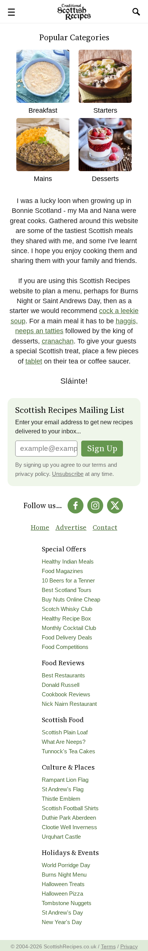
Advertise (71, 527)
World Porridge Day (66, 865)
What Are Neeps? (63, 742)
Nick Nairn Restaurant (69, 704)
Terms (108, 946)
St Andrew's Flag (62, 789)
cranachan (58, 341)
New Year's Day (62, 922)
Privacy (129, 946)
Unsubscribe (67, 474)
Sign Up (102, 448)
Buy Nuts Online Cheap (71, 600)
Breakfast (42, 110)
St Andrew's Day (62, 913)
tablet (33, 361)
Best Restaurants (63, 675)
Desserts (105, 179)
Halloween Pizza (62, 894)
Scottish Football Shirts (70, 808)
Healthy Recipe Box (66, 619)
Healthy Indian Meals (68, 562)
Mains (43, 179)
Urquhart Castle (61, 837)
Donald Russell (60, 685)
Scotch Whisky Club (67, 609)
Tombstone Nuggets (66, 903)
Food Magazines (62, 571)
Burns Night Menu (64, 875)
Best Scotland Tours (66, 590)
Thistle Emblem (61, 799)
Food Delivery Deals (67, 638)
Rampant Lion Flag (65, 780)
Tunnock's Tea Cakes (68, 751)
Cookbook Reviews (66, 694)
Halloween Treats (63, 884)
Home (40, 527)
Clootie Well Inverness (69, 827)
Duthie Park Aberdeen (69, 818)
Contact (105, 527)
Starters (105, 110)
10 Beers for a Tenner (68, 581)
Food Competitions (65, 647)
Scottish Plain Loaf (65, 732)
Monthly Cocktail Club (69, 628)
